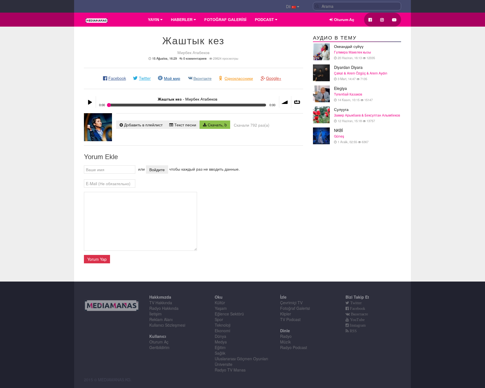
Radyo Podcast (293, 347)
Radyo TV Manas (230, 370)
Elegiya (353, 93)
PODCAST (265, 19)
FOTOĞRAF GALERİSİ (225, 19)
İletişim (155, 314)
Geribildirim (159, 347)
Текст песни (184, 124)
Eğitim (220, 347)
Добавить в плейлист (143, 124)
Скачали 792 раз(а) (251, 125)
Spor (219, 319)
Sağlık (220, 353)
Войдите (157, 169)
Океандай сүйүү (354, 51)
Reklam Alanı (161, 319)
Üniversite (223, 364)
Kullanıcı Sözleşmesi (167, 325)
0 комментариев (195, 58)
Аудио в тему (334, 38)
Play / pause (90, 102)
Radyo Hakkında (164, 308)
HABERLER (182, 19)
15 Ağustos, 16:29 (164, 58)
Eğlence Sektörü (229, 314)
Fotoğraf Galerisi (295, 308)
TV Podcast (290, 319)
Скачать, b (217, 124)
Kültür (220, 302)
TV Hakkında (160, 302)
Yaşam (221, 308)
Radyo (286, 336)
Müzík (285, 342)
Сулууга (367, 114)
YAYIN (154, 19)
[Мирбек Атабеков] (98, 127)
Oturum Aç (343, 19)
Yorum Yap (97, 259)
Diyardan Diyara (360, 72)
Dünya (220, 336)
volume (285, 102)
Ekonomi (222, 330)
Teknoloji (222, 325)
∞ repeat (297, 102)
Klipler (285, 314)
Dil (289, 6)
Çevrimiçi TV (291, 302)
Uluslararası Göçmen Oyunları (241, 358)
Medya (221, 342)
